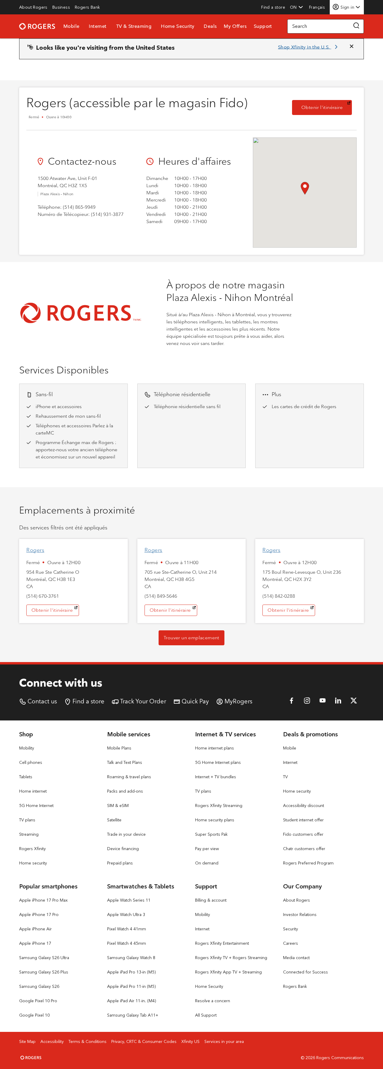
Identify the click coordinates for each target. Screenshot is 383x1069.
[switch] (318, 7)
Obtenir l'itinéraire (326, 107)
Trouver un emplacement (191, 638)
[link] (33, 7)
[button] (297, 7)
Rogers (35, 550)
